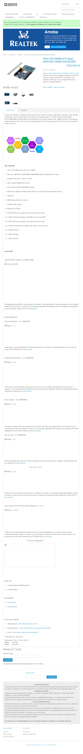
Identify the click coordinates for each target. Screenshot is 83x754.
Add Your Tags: (8, 653)
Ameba (20, 55)
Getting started (12, 607)
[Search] (78, 10)
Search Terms (7, 734)
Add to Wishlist (47, 87)
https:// (21, 628)
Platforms (27, 14)
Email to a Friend (68, 87)
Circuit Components (27, 17)
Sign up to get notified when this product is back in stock (61, 73)
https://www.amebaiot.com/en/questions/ (25, 632)
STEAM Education (68, 14)
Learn (47, 47)
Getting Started (12, 14)
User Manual (11, 602)
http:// (21, 624)
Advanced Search (8, 736)
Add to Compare (59, 87)
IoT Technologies (49, 14)
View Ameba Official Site (58, 47)
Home (5, 55)
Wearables (10, 17)
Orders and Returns (29, 734)
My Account (27, 731)
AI (37, 14)
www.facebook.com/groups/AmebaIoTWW (37, 628)
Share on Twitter (77, 87)
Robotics (43, 17)
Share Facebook (72, 87)
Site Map (5, 731)
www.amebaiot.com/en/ (30, 624)
